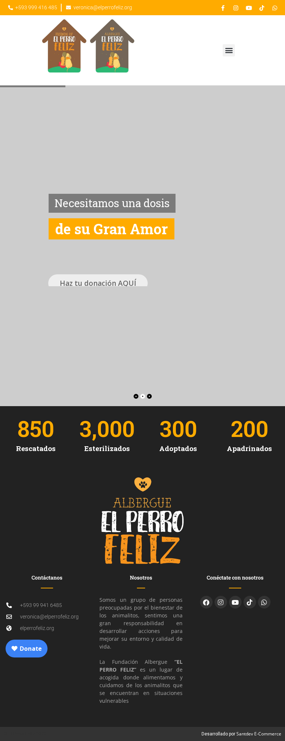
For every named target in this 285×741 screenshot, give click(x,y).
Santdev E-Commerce (258, 734)
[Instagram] (220, 602)
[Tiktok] (249, 602)
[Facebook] (206, 602)
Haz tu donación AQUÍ (98, 277)
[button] (229, 50)
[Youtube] (235, 602)
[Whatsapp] (264, 602)
